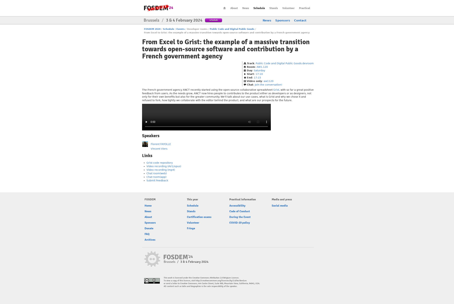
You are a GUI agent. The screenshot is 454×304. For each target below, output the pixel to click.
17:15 (257, 77)
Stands (273, 8)
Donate (149, 228)
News (245, 8)
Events (180, 29)
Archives (150, 240)
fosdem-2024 (158, 8)
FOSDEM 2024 (152, 29)
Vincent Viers (159, 148)
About (234, 8)
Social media (280, 205)
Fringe (191, 228)
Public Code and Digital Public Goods (232, 29)
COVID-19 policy (239, 222)
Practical (304, 8)
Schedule (259, 8)
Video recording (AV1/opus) (163, 166)
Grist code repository (159, 162)
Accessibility (237, 205)
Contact (300, 20)
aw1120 (268, 81)
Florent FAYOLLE (161, 144)
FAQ (147, 234)
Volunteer (288, 8)
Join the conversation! (268, 84)
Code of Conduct (239, 211)
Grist (276, 89)
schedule (213, 20)
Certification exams (199, 217)
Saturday (259, 70)
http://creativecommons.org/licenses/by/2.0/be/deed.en (221, 280)
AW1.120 (262, 66)
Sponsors (282, 20)
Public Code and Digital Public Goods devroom (285, 63)
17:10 (259, 74)
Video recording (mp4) (160, 169)
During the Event (240, 217)
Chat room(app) (156, 177)
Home (224, 8)
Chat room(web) (156, 173)
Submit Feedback (157, 180)
